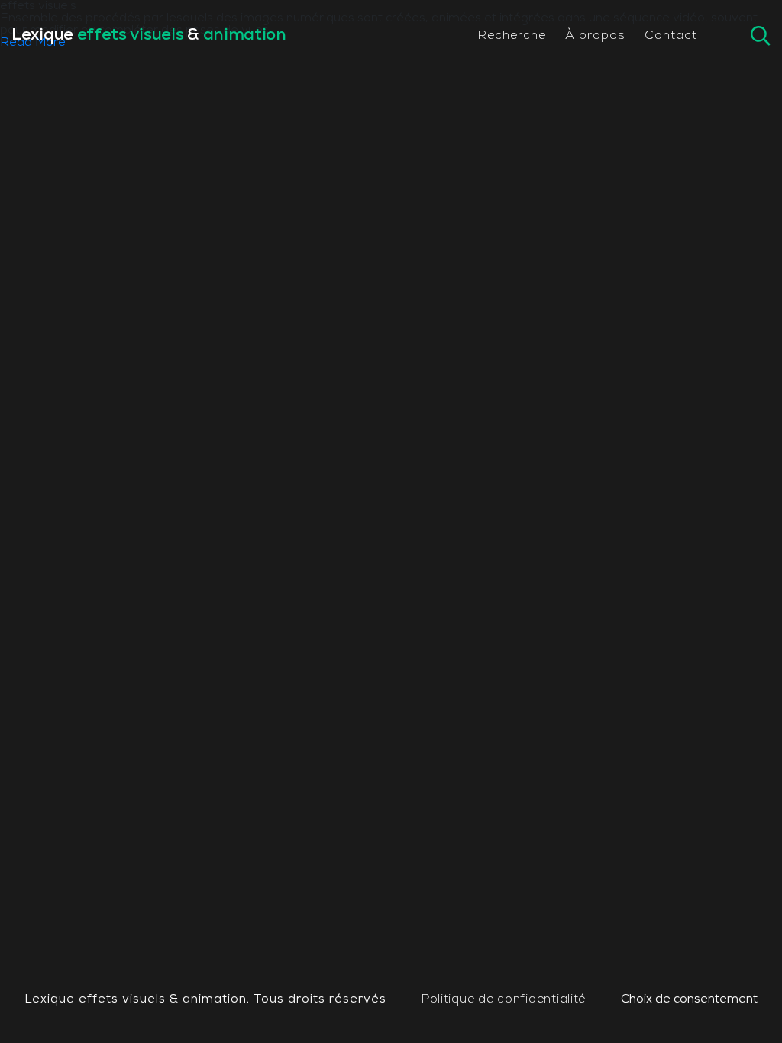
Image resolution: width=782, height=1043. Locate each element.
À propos (595, 36)
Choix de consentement (689, 999)
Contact (671, 36)
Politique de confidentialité (504, 999)
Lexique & (148, 35)
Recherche (512, 36)
